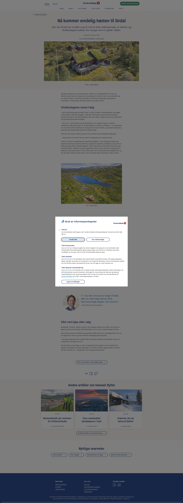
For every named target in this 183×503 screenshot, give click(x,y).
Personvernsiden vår (68, 276)
